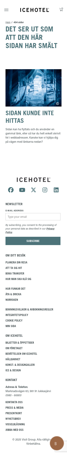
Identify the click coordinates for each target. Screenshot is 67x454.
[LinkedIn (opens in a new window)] (56, 190)
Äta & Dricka (13, 294)
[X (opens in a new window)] (33, 190)
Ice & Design (13, 370)
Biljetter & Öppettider (19, 342)
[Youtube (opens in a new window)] (22, 190)
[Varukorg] (61, 9)
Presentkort (13, 413)
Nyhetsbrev (13, 418)
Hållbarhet (12, 359)
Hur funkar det (15, 288)
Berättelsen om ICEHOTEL (21, 353)
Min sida (10, 326)
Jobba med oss (14, 430)
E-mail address (14, 210)
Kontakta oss (14, 402)
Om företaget (14, 348)
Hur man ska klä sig (18, 279)
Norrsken (11, 299)
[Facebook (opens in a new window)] (11, 190)
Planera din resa (16, 262)
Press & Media (14, 407)
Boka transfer (14, 273)
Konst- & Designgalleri (20, 364)
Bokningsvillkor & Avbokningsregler (29, 309)
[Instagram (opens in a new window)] (44, 190)
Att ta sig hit (13, 268)
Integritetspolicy (16, 315)
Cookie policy (14, 320)
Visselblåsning (15, 424)
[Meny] (6, 9)
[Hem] (35, 10)
